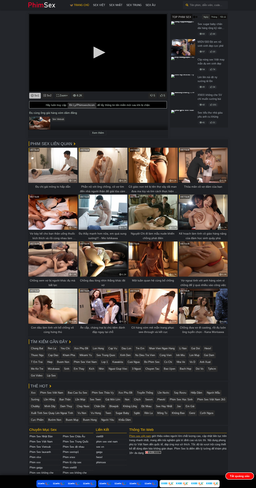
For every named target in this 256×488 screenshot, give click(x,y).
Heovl (207, 348)
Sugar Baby (122, 413)
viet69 (99, 436)
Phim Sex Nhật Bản (41, 436)
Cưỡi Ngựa (206, 413)
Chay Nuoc (83, 406)
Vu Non (82, 413)
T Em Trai (37, 361)
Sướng (35, 399)
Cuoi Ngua (134, 361)
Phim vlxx (35, 457)
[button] (98, 52)
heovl (99, 457)
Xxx (33, 392)
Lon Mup (194, 355)
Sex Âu (150, 5)
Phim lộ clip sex (72, 462)
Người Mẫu (213, 392)
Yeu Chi (65, 348)
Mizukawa (53, 368)
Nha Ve (181, 361)
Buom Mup (72, 419)
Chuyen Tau (152, 368)
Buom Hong (90, 419)
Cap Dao (53, 355)
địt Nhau (146, 406)
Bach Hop (185, 368)
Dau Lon (126, 348)
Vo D (192, 361)
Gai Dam (209, 355)
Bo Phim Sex (152, 361)
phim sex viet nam (107, 441)
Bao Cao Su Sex (77, 392)
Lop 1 (104, 361)
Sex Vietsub (58, 119)
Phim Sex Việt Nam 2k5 (211, 399)
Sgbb (137, 413)
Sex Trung (134, 5)
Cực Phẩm (37, 419)
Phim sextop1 (71, 451)
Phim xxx (35, 462)
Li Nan (183, 348)
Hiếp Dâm (196, 392)
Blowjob (113, 406)
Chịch (137, 399)
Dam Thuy (66, 406)
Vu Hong (96, 413)
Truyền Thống (145, 392)
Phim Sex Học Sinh (181, 399)
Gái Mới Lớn (112, 399)
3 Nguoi (136, 368)
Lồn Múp (80, 399)
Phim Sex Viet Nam (85, 361)
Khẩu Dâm (125, 419)
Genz (192, 413)
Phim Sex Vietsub (40, 446)
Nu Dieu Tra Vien (145, 355)
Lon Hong (98, 348)
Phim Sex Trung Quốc (76, 441)
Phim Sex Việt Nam (41, 441)
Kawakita (117, 361)
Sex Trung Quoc (105, 355)
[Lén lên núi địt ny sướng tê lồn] (183, 82)
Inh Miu (180, 355)
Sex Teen (95, 399)
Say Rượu (180, 392)
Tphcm (212, 368)
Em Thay (79, 368)
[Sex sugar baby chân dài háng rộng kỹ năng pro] (183, 29)
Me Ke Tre (37, 368)
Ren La (52, 348)
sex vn (100, 446)
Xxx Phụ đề (81, 348)
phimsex (101, 462)
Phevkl (161, 399)
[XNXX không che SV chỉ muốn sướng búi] (183, 100)
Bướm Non (54, 419)
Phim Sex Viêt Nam (51, 392)
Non (127, 399)
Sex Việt (99, 5)
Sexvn (149, 399)
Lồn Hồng (49, 399)
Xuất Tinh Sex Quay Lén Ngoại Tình (52, 413)
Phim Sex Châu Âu (74, 436)
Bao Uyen (169, 368)
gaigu (99, 451)
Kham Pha (69, 355)
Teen (108, 413)
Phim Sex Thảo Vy (103, 392)
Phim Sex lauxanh (40, 451)
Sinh (66, 368)
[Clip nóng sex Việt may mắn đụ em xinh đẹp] (183, 65)
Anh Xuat (205, 361)
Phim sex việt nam (140, 436)
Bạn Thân (65, 399)
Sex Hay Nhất (164, 406)
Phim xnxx (69, 457)
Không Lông (130, 406)
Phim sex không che (41, 472)
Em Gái (190, 406)
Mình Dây (50, 406)
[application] (98, 52)
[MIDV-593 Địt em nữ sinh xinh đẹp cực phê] (183, 47)
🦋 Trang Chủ (79, 5)
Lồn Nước (163, 392)
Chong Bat (37, 348)
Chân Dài (99, 406)
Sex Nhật (115, 5)
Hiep (49, 361)
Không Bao (178, 413)
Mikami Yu (86, 355)
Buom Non (63, 361)
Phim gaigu (36, 467)
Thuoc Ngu (37, 355)
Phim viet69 (70, 467)
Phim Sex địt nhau (73, 446)
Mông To (162, 413)
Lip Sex (51, 375)
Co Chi (168, 361)
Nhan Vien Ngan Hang (162, 348)
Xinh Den (125, 355)
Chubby (35, 406)
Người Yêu (107, 419)
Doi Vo (199, 368)
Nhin (101, 368)
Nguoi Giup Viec (118, 368)
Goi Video (36, 375)
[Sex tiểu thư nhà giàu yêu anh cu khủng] (183, 118)
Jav (179, 406)
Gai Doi (195, 348)
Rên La (148, 413)
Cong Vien (166, 355)
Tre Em (140, 348)
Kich (91, 368)
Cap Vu (112, 348)
